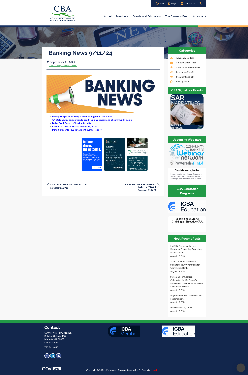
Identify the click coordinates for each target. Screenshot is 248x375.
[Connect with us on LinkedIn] (52, 355)
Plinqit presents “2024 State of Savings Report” (77, 129)
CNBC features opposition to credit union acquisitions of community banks (92, 119)
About (108, 16)
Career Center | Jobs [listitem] (186, 62)
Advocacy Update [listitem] (185, 57)
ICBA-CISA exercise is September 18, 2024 (74, 126)
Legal (154, 370)
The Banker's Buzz (177, 16)
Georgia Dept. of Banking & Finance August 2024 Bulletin (82, 116)
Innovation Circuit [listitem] (185, 72)
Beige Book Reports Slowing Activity (71, 123)
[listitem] (187, 251)
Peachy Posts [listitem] (182, 81)
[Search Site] (200, 3)
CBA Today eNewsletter (63, 65)
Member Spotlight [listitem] (185, 76)
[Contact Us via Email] (58, 355)
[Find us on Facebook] (47, 355)
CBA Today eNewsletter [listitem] (188, 67)
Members (122, 16)
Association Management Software (55, 371)
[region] (138, 187)
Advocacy (199, 16)
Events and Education (147, 16)
